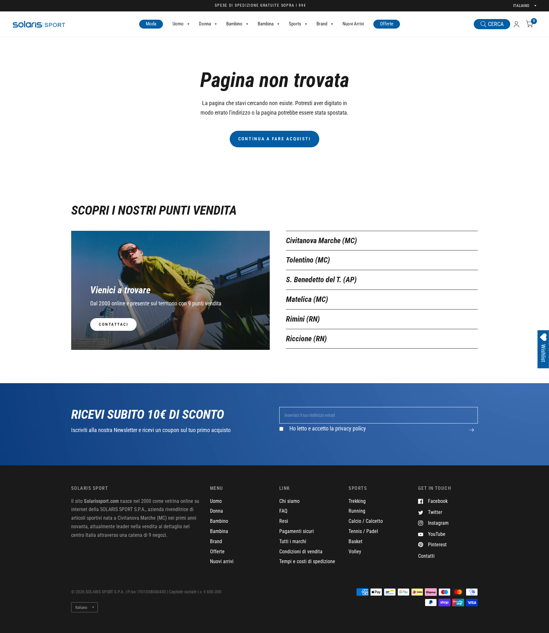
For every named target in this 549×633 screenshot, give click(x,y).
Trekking (357, 501)
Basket (356, 541)
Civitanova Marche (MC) (321, 240)
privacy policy (350, 428)
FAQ (283, 511)
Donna (205, 24)
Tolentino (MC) (308, 260)
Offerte (386, 24)
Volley (355, 552)
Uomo (178, 24)
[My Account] (516, 24)
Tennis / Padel (363, 531)
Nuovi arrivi (222, 561)
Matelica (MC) (307, 299)
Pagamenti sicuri (296, 531)
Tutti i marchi (292, 541)
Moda (151, 24)
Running (357, 511)
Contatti (426, 556)
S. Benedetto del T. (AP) (321, 279)
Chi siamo (289, 501)
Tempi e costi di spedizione (307, 561)
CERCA (496, 24)
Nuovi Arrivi (353, 24)
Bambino (234, 24)
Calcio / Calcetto (366, 521)
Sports (295, 24)
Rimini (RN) (303, 319)
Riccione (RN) (306, 338)
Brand (321, 24)
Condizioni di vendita (300, 552)
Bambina (266, 24)
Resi (283, 521)
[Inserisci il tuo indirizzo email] (471, 433)
